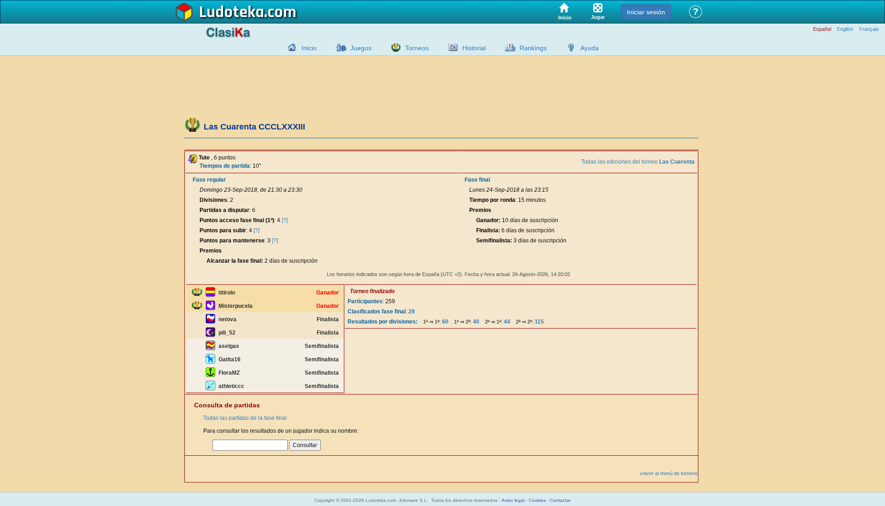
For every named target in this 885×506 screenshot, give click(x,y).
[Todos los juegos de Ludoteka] (338, 47)
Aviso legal (513, 500)
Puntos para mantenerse (232, 240)
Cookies (537, 500)
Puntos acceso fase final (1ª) (237, 220)
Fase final (477, 180)
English (845, 29)
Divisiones (213, 200)
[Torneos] (393, 47)
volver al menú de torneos (669, 473)
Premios (211, 250)
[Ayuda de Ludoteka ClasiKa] (568, 47)
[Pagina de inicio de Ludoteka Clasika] (289, 47)
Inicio (309, 48)
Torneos (417, 48)
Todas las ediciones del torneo (638, 162)
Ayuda (589, 48)
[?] (285, 220)
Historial (474, 48)
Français (869, 29)
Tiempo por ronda (492, 200)
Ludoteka (231, 12)
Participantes (365, 301)
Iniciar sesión (646, 12)
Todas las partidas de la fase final (245, 418)
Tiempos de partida (225, 166)
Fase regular (209, 180)
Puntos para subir (223, 230)
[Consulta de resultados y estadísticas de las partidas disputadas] (450, 47)
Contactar (560, 500)
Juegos (361, 48)
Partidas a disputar (224, 210)
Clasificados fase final (377, 311)
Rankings (533, 48)
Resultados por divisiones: (383, 321)
